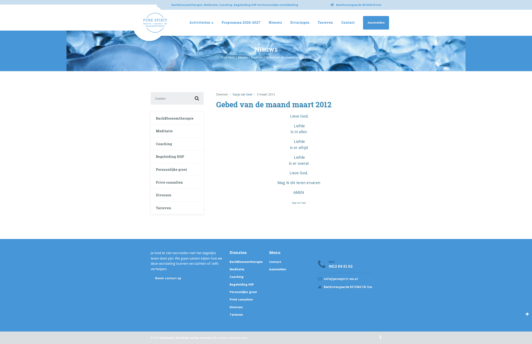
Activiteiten (199, 22)
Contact (348, 22)
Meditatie (164, 131)
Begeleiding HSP (170, 156)
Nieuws (275, 22)
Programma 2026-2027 (241, 22)
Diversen (222, 94)
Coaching (164, 144)
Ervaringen (299, 22)
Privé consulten (169, 182)
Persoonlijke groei (171, 169)
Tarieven (325, 22)
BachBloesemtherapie (174, 118)
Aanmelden (376, 23)
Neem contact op (168, 278)
